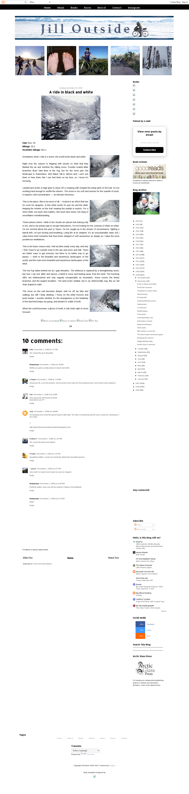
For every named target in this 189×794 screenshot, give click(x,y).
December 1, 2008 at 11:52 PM (52, 498)
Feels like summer (144, 287)
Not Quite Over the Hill (145, 571)
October (141, 349)
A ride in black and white (146, 284)
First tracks (141, 314)
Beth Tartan (140, 555)
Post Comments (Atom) (42, 564)
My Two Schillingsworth (145, 606)
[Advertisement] (149, 440)
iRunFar (139, 542)
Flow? (32, 502)
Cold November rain (145, 318)
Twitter (145, 630)
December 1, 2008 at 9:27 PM (49, 469)
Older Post (27, 557)
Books (74, 7)
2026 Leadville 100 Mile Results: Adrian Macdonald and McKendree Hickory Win (149, 546)
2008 (138, 275)
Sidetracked (142, 304)
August (140, 355)
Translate (90, 754)
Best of (102, 7)
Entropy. (139, 595)
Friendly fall (141, 297)
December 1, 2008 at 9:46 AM (46, 411)
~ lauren (33, 469)
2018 (138, 241)
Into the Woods (142, 552)
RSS (145, 636)
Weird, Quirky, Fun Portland (146, 574)
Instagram (134, 7)
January (141, 379)
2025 (138, 221)
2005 (138, 390)
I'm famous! (141, 308)
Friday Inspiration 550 (144, 580)
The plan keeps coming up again (150, 334)
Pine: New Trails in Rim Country (148, 608)
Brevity (138, 584)
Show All (163, 611)
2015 (138, 251)
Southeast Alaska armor (146, 301)
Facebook (147, 624)
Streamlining (142, 294)
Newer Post (113, 557)
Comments (141, 529)
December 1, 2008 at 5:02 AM (51, 364)
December (142, 278)
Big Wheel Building (143, 593)
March (140, 372)
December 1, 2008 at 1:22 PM (48, 454)
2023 (138, 224)
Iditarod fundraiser (144, 324)
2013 (138, 258)
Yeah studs (141, 328)
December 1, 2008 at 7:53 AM (49, 379)
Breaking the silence (145, 338)
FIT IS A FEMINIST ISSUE (146, 559)
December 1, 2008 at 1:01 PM (50, 439)
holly (31, 349)
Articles (92, 738)
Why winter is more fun (146, 331)
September (142, 352)
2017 (138, 244)
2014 (138, 255)
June (140, 362)
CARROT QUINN (143, 599)
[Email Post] (70, 326)
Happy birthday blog (145, 341)
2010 (138, 268)
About (60, 7)
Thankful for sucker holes (147, 291)
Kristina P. (33, 439)
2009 (138, 271)
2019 (138, 238)
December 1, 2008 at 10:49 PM (52, 483)
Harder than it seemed (146, 344)
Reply (32, 356)
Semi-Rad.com (142, 578)
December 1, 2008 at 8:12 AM (45, 394)
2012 (138, 261)
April (139, 369)
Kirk (31, 394)
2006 (138, 387)
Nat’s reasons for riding (145, 561)
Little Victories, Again (144, 567)
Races (87, 7)
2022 (138, 228)
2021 (138, 231)
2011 (138, 265)
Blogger (112, 765)
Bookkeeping (142, 311)
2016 (138, 248)
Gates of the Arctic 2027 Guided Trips (150, 601)
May (139, 365)
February (141, 376)
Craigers (33, 379)
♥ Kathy (33, 454)
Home (47, 7)
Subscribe (149, 150)
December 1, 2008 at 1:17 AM (46, 349)
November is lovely (144, 321)
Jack (31, 411)
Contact (117, 7)
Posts (138, 525)
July (139, 359)
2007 (138, 383)
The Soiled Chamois (144, 565)
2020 (138, 234)
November (142, 281)
